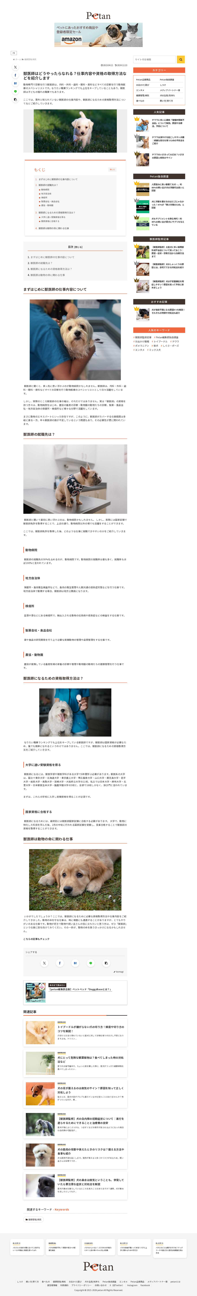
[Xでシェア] (15, 67)
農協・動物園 (47, 205)
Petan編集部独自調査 (167, 337)
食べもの (46, 1281)
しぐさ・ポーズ (171, 345)
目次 (70, 247)
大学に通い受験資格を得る (53, 217)
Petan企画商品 (137, 1281)
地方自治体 (46, 193)
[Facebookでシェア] (15, 75)
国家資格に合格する (50, 221)
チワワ (175, 341)
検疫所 (44, 197)
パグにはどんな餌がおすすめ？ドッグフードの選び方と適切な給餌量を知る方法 (169, 1250)
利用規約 (64, 1285)
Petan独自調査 (109, 1281)
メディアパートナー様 (157, 1281)
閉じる (112, 169)
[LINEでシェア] (15, 91)
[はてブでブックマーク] (15, 83)
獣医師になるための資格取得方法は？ (57, 212)
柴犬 (156, 345)
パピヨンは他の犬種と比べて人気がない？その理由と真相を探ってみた (26, 1248)
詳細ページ (159, 186)
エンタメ (140, 349)
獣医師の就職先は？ (48, 184)
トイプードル (161, 341)
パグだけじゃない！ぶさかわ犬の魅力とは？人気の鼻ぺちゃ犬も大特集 (97, 1248)
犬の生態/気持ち (92, 1281)
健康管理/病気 (34, 1219)
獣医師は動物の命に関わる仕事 (54, 228)
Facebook (145, 1285)
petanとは (175, 1281)
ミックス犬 (155, 349)
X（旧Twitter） (117, 1285)
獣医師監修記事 (143, 337)
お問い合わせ (101, 1285)
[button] (15, 99)
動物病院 (45, 189)
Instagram (132, 1285)
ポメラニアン (142, 345)
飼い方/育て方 (32, 1281)
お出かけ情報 (142, 341)
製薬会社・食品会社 (50, 201)
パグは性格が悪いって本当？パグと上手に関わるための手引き (133, 1248)
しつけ (20, 1281)
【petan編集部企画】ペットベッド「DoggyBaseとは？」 (80, 989)
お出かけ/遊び (75, 1281)
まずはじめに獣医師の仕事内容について (58, 179)
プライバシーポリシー (81, 1285)
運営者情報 (52, 1285)
